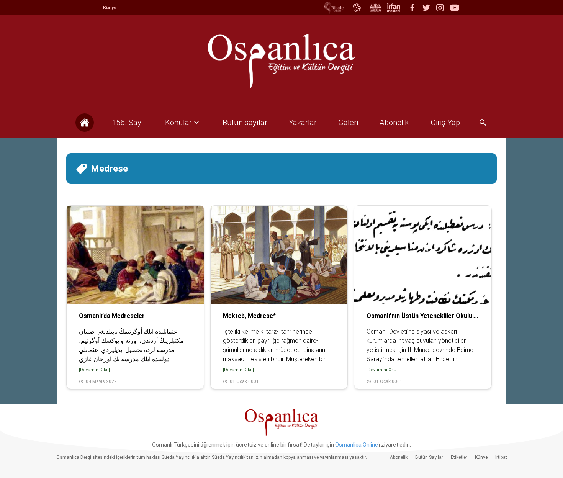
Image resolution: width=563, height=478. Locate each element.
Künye (109, 7)
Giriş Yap (445, 122)
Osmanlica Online (356, 445)
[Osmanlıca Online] (356, 7)
